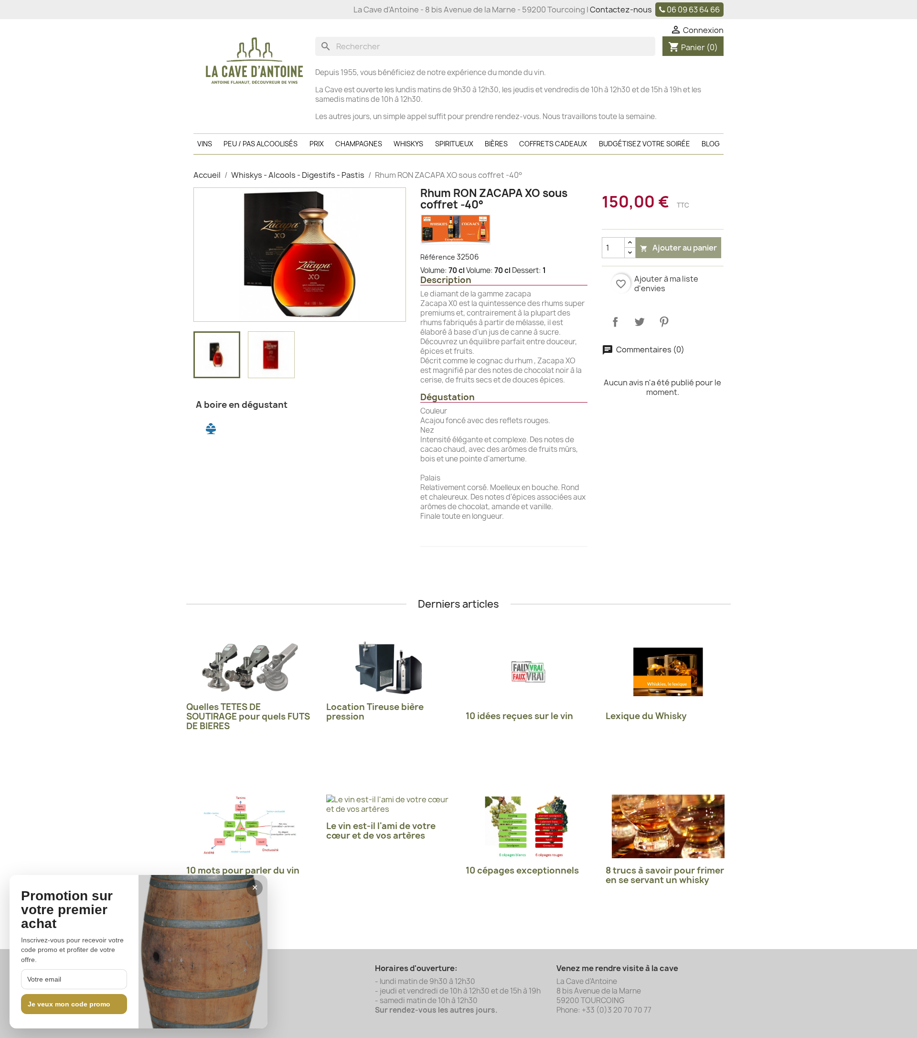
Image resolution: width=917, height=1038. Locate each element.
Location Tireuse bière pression (375, 711)
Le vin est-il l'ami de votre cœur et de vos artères (381, 830)
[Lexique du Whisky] (668, 672)
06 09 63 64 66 (693, 9)
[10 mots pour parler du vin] (249, 826)
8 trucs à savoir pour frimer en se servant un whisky (665, 875)
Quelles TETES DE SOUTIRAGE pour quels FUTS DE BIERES (248, 716)
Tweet (639, 321)
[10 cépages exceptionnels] (528, 826)
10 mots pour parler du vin (242, 870)
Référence (437, 257)
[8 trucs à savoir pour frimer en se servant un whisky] (668, 826)
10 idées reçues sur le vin (519, 716)
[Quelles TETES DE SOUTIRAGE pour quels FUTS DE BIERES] (249, 667)
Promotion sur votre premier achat (67, 909)
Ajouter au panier (678, 247)
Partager (615, 321)
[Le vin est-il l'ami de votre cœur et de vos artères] (389, 804)
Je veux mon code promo (69, 1004)
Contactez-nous (621, 9)
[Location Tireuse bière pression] (389, 667)
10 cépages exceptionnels (522, 870)
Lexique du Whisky (646, 716)
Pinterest (663, 321)
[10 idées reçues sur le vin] (528, 672)
